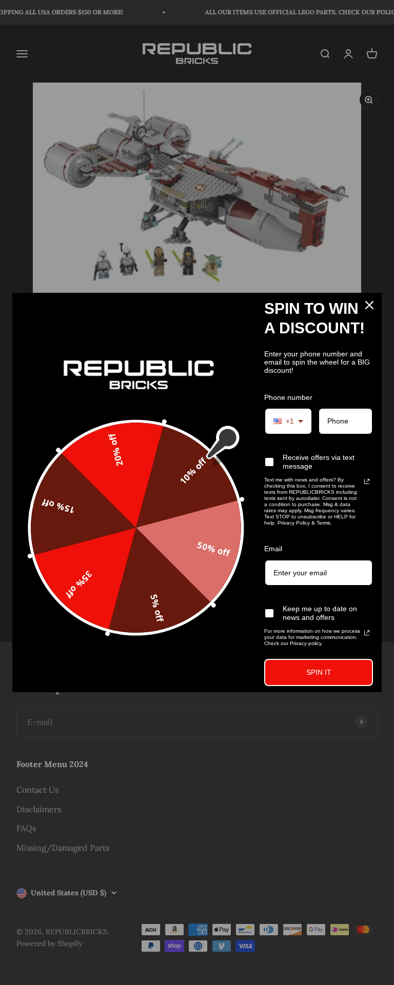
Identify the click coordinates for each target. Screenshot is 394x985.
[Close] (369, 305)
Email (273, 549)
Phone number (288, 397)
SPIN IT (318, 672)
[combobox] (288, 421)
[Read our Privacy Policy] (367, 481)
